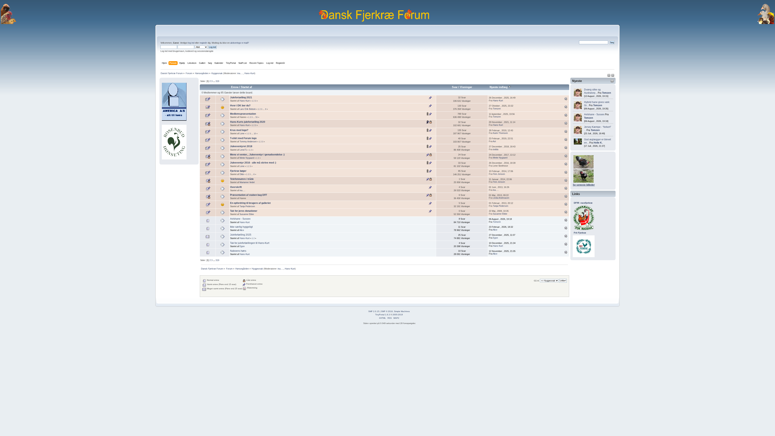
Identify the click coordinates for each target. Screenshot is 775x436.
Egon (495, 238)
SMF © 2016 (387, 311)
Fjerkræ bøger (238, 171)
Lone (242, 133)
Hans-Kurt (249, 73)
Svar (455, 87)
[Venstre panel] (609, 76)
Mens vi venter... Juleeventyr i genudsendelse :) (257, 154)
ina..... (240, 73)
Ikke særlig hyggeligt (241, 226)
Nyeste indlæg (499, 87)
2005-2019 (398, 314)
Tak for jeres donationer (243, 211)
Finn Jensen (499, 174)
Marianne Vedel (247, 182)
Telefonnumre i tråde (242, 179)
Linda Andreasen (501, 198)
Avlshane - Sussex (594, 114)
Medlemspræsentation (243, 113)
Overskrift (236, 187)
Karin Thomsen (500, 133)
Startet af (246, 87)
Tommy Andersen (248, 141)
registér (203, 43)
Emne (234, 87)
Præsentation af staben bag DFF (248, 195)
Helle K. (598, 142)
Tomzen (606, 92)
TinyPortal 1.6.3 (382, 314)
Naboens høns (238, 250)
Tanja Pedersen (247, 206)
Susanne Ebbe (247, 214)
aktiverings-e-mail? (239, 43)
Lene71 (243, 150)
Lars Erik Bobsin (248, 109)
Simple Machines (402, 311)
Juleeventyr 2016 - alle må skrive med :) (253, 162)
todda (495, 149)
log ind (191, 43)
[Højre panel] (612, 76)
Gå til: (536, 281)
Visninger (466, 87)
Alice (241, 230)
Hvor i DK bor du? (240, 105)
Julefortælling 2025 (240, 234)
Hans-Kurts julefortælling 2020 (247, 122)
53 (257, 117)
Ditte (242, 174)
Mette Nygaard (247, 158)
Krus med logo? (239, 130)
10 (255, 134)
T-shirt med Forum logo (243, 138)
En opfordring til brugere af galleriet (250, 203)
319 (217, 81)
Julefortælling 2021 (241, 97)
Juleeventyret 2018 (241, 146)
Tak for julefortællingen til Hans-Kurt (249, 243)
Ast (494, 141)
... (214, 81)
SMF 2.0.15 (373, 311)
